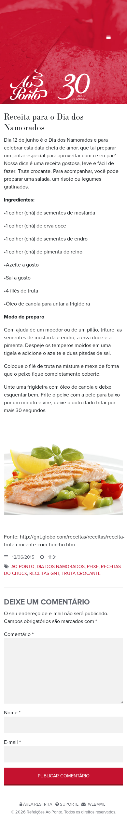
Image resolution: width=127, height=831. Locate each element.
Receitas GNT (44, 573)
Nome (12, 712)
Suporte (69, 804)
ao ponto (23, 566)
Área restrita (37, 804)
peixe (93, 566)
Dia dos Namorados (61, 566)
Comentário (19, 634)
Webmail (96, 804)
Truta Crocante (81, 573)
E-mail (12, 742)
